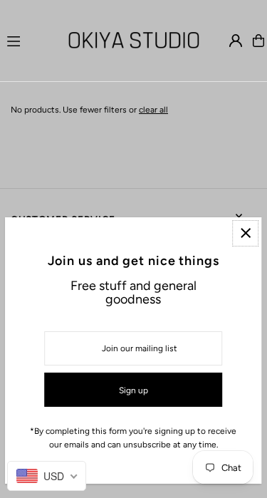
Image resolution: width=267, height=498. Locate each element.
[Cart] (258, 40)
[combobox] (46, 476)
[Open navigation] (28, 40)
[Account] (235, 40)
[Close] (245, 233)
